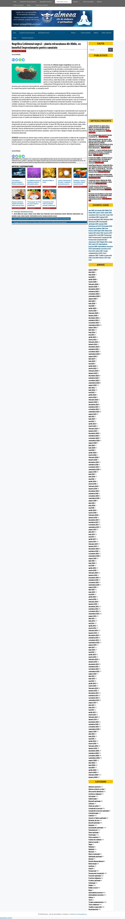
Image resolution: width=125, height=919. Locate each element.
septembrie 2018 (94, 498)
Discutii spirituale (96, 219)
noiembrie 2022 (93, 378)
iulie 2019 (91, 474)
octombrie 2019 (93, 467)
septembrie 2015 (94, 585)
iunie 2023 (92, 361)
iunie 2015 (92, 592)
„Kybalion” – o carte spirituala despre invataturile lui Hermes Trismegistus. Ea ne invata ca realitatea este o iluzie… (100, 152)
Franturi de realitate (88, 1)
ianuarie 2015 (93, 604)
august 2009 (93, 760)
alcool (15, 213)
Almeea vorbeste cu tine (96, 789)
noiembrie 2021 (93, 407)
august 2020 (93, 443)
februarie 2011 (93, 717)
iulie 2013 (91, 647)
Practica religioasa (95, 878)
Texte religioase (94, 904)
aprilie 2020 (92, 452)
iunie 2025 (92, 303)
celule (108, 212)
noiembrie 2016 (93, 551)
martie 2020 (92, 455)
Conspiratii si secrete (95, 808)
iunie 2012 (92, 678)
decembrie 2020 (94, 433)
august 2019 (92, 472)
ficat (42, 213)
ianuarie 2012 (93, 691)
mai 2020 (91, 450)
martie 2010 (92, 743)
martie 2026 (92, 282)
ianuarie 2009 (93, 777)
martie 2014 (92, 628)
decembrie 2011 (93, 693)
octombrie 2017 (93, 525)
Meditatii (91, 849)
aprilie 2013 (92, 654)
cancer (26, 213)
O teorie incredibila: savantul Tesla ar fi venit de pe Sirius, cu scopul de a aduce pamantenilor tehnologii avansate (100, 160)
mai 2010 (91, 739)
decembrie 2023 (94, 347)
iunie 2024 (92, 332)
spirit (95, 244)
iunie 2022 (92, 390)
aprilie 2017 (92, 539)
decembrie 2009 (94, 751)
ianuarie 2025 (93, 315)
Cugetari (103, 217)
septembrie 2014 (94, 614)
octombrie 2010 (94, 727)
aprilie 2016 (92, 568)
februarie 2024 (93, 342)
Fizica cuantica (93, 837)
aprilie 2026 (92, 279)
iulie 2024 (92, 330)
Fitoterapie (17, 211)
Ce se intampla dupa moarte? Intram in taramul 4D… (100, 136)
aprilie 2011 (92, 712)
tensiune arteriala (48, 216)
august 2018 (92, 500)
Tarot (90, 900)
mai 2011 (91, 710)
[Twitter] (16, 58)
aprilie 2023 (92, 366)
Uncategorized (93, 909)
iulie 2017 (91, 532)
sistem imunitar (25, 216)
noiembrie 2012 (93, 666)
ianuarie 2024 (93, 344)
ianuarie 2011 (93, 719)
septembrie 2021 (94, 412)
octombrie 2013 (93, 640)
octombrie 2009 (94, 755)
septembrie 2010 (94, 729)
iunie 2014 (92, 621)
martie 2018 (92, 513)
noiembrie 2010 (93, 724)
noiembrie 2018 (93, 493)
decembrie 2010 (94, 722)
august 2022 (92, 385)
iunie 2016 (92, 563)
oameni (93, 235)
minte (99, 233)
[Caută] (110, 50)
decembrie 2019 (93, 462)
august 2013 (92, 645)
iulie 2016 (91, 561)
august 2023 (92, 356)
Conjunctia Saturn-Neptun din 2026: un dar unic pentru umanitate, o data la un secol (100, 181)
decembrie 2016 (93, 549)
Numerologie (93, 864)
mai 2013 (91, 652)
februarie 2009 (93, 775)
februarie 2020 (93, 457)
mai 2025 (91, 306)
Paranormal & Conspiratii (102, 237)
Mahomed (69, 213)
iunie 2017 (92, 534)
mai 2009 (91, 767)
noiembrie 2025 (93, 291)
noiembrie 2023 (93, 349)
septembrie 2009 (94, 758)
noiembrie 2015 (93, 580)
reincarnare (94, 242)
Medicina (99, 1)
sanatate (14, 216)
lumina (92, 233)
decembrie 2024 (94, 318)
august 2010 (92, 731)
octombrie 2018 (93, 496)
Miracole (91, 852)
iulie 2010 (91, 734)
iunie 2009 (92, 765)
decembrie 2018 (93, 491)
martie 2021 (92, 426)
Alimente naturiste (94, 787)
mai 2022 (91, 392)
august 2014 (92, 616)
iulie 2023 (92, 359)
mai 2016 (91, 565)
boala (92, 212)
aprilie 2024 (92, 337)
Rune (90, 890)
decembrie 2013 (93, 635)
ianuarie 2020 (93, 460)
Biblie (19, 213)
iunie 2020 (92, 448)
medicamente (76, 213)
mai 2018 (91, 508)
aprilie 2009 (92, 770)
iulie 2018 (91, 503)
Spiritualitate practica (62, 1)
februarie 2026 (93, 284)
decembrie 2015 (93, 577)
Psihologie (92, 883)
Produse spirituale (94, 880)
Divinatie (75, 1)
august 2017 (92, 529)
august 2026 (92, 270)
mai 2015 (91, 594)
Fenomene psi (95, 226)
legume (64, 213)
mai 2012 (91, 681)
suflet (99, 251)
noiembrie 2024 (94, 320)
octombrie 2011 (93, 698)
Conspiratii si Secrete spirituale (28, 1)
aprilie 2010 (92, 741)
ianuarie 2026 (93, 286)
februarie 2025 (93, 313)
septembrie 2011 (94, 700)
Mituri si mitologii (94, 854)
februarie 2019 (93, 486)
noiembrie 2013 (93, 638)
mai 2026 (91, 277)
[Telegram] (23, 58)
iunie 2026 (92, 275)
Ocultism (91, 866)
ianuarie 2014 (93, 633)
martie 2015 (92, 599)
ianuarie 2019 (93, 488)
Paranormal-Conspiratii (42, 5)
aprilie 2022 (92, 395)
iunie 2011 (91, 707)
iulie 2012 (91, 676)
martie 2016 (92, 570)
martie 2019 (92, 484)
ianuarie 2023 (93, 373)
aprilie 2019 (92, 481)
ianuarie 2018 (93, 517)
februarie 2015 (93, 602)
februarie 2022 (93, 400)
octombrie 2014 (94, 611)
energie (103, 224)
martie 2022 (92, 397)
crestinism (94, 217)
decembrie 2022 (94, 375)
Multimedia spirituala (95, 856)
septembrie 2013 (94, 642)
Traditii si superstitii (18, 5)
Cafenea (91, 803)
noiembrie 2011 (93, 695)
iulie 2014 (91, 618)
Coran (34, 213)
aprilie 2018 (92, 510)
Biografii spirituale (94, 801)
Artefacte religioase (95, 794)
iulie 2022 (92, 388)
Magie (90, 844)
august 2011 (92, 702)
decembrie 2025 (94, 289)
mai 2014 (91, 623)
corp (102, 215)
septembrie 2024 (94, 325)
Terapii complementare (96, 902)
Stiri (92, 251)
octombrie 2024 (94, 323)
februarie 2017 (93, 544)
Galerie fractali (93, 842)
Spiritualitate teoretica (45, 1)
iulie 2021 (91, 416)
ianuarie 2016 (93, 575)
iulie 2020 (92, 445)
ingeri (100, 230)
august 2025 (92, 299)
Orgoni (91, 868)
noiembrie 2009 (93, 753)
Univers (103, 258)
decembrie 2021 (93, 404)
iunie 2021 (92, 419)
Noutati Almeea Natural (96, 861)
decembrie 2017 (93, 520)
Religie (28, 5)
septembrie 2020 (94, 440)
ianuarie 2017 (93, 546)
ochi (100, 235)
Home (14, 1)
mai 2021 (91, 421)
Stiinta (91, 897)
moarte (108, 233)
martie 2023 (92, 368)
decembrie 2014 (94, 606)
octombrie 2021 (93, 409)
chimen (30, 213)
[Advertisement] (101, 89)
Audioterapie (93, 799)
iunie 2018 (92, 505)
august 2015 (92, 587)
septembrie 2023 (94, 354)
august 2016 (92, 558)
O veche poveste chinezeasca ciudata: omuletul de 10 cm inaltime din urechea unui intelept (100, 187)
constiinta (94, 215)
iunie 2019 (92, 476)
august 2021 (92, 414)
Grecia (52, 213)
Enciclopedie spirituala (96, 827)
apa (91, 210)
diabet (38, 213)
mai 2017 (91, 537)
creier (109, 215)
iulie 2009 (92, 763)
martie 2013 (92, 657)
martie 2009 (92, 772)
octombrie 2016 (93, 553)
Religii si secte (93, 888)
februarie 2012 (93, 688)
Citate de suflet (93, 806)
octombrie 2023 (94, 351)
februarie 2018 (93, 515)
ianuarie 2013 (93, 662)
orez (82, 213)
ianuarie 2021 (93, 431)
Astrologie (100, 210)
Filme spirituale (93, 832)
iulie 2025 (92, 301)
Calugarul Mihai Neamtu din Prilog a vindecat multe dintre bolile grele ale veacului (40, 222)
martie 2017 (92, 541)
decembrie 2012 (93, 664)
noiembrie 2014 (93, 609)
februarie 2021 (93, 428)
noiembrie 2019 (93, 464)
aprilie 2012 (92, 683)
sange (18, 216)
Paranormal (92, 871)
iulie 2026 (92, 272)
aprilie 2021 (92, 424)
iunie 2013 (92, 650)
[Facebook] (13, 58)
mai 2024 (91, 335)
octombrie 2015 (93, 582)
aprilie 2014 (92, 626)
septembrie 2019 (94, 469)
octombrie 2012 (93, 669)
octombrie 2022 (94, 380)
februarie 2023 (93, 371)
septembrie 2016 (94, 556)
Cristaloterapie (93, 813)
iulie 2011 (91, 705)
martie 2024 (92, 339)
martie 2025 (92, 311)
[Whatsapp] (20, 58)
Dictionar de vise (94, 820)
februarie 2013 (93, 659)
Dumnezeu (94, 221)
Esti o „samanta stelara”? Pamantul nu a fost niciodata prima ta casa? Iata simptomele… (42, 219)
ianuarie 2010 (93, 748)
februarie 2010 (93, 746)
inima (108, 230)
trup (95, 258)
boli (22, 213)
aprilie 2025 (92, 308)
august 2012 (92, 674)
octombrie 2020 (94, 438)
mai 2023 (91, 363)
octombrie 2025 (94, 294)
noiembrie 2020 (93, 436)
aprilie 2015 (92, 597)
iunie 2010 (92, 736)
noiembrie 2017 (93, 522)
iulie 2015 (91, 589)
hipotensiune (58, 213)
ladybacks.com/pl (6, 918)
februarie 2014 (93, 630)
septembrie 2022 (94, 383)
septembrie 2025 (94, 296)
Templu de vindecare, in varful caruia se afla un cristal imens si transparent (101, 175)
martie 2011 (92, 715)
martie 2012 (92, 686)
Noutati (91, 859)
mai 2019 (91, 479)
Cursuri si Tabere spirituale (97, 818)
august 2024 (93, 327)
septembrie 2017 (94, 527)
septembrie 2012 (94, 671)
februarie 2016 (93, 573)
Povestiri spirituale (95, 876)
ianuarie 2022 (93, 402)
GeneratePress (82, 914)
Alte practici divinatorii (96, 791)
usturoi (55, 216)
